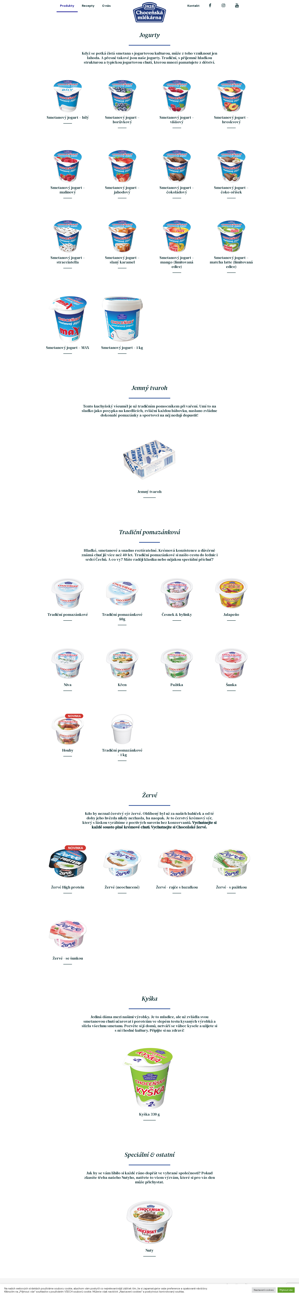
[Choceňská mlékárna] (149, 12)
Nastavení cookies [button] (264, 1290)
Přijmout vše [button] (286, 1290)
